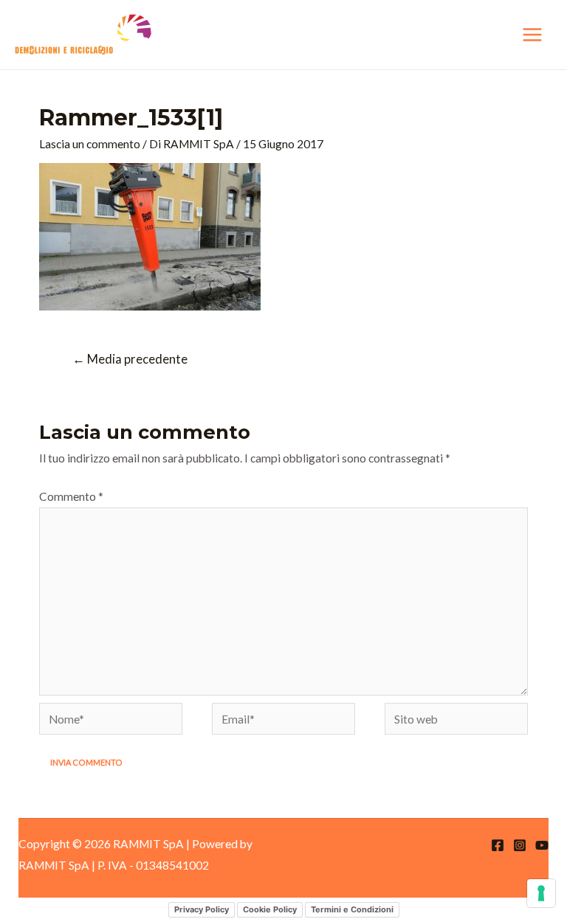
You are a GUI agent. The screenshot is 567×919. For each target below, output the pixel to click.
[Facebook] (497, 845)
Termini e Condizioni (352, 909)
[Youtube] (542, 845)
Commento (71, 496)
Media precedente (130, 359)
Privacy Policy (201, 909)
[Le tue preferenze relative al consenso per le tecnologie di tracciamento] (541, 893)
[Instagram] (519, 845)
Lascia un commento (89, 143)
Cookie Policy (270, 909)
